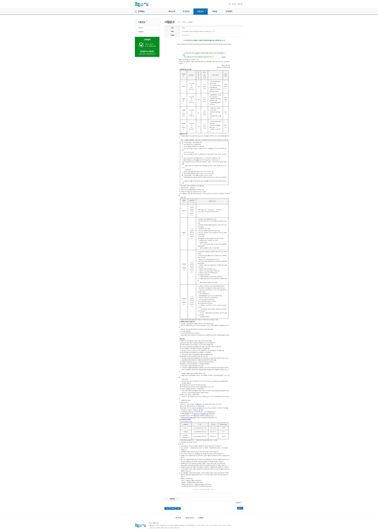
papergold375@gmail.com (147, 54)
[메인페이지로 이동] (141, 7)
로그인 (234, 4)
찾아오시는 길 (190, 518)
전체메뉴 (141, 11)
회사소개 (171, 11)
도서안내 (186, 11)
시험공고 (140, 28)
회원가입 (240, 4)
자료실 (214, 11)
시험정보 (200, 11)
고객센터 (229, 11)
